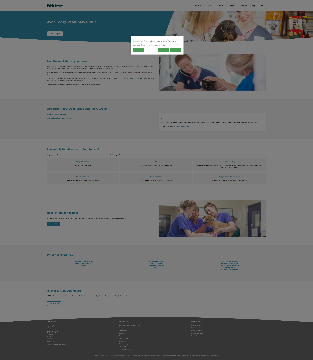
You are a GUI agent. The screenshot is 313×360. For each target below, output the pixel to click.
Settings (138, 50)
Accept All (175, 50)
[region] (157, 45)
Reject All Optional (163, 50)
